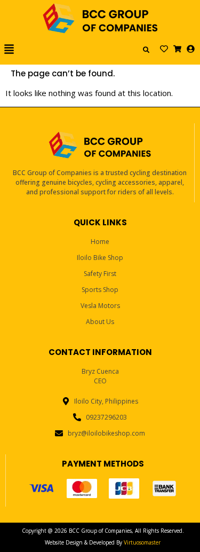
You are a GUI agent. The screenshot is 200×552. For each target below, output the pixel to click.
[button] (18, 50)
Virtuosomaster (142, 542)
